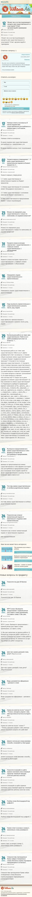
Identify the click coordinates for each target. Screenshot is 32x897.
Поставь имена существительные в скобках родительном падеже (18, 487)
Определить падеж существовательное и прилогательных (14, 277)
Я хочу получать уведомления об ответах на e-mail (12, 105)
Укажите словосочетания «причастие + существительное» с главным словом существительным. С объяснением (19, 246)
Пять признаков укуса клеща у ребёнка (22, 548)
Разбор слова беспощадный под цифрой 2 (18, 802)
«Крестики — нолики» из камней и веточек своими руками (22, 565)
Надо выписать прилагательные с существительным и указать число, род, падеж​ (18, 306)
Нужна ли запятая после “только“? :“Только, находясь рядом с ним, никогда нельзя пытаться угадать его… (19, 712)
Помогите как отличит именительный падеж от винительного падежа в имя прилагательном (16, 518)
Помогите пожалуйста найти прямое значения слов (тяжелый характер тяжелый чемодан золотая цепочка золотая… (18, 772)
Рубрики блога (16, 16)
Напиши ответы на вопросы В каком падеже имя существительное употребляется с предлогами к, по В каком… (19, 125)
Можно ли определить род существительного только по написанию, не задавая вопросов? (19, 214)
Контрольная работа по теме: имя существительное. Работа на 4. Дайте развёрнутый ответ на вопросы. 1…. (18, 337)
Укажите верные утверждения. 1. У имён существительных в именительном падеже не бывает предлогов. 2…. (19, 162)
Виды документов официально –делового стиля (18, 682)
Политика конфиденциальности (9, 894)
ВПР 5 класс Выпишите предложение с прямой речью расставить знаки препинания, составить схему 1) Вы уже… (17, 611)
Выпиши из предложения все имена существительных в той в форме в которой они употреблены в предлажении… (18, 451)
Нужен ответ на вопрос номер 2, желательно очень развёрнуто (18, 829)
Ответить (27, 59)
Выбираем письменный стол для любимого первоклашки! (23, 556)
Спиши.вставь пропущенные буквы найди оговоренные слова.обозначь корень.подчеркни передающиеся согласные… (19, 859)
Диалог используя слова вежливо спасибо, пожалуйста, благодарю (19, 742)
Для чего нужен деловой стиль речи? (18, 653)
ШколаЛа (4, 2)
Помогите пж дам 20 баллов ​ (17, 582)
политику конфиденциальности (17, 112)
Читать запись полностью (23, 552)
